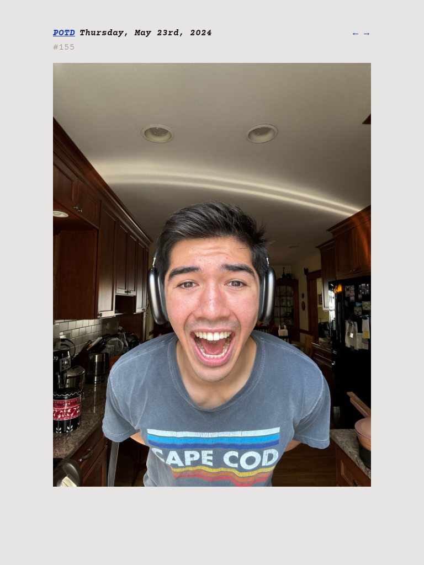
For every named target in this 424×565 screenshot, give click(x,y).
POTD (64, 33)
